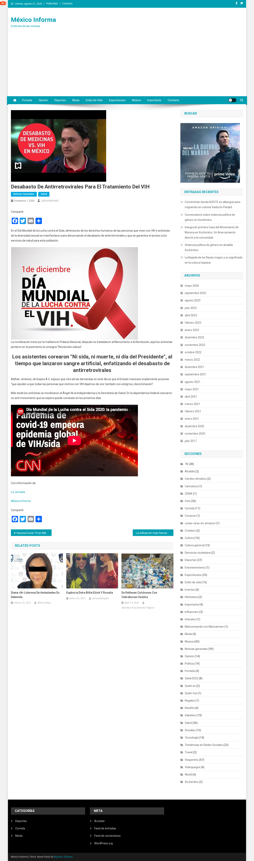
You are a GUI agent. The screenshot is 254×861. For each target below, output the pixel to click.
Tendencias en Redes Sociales (204, 744)
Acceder (99, 821)
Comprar (190, 515)
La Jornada (18, 492)
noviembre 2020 (195, 433)
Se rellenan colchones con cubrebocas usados (139, 595)
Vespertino (191, 759)
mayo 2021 (192, 389)
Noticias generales (23, 194)
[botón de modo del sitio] (232, 100)
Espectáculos (117, 100)
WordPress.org (103, 843)
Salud (44, 194)
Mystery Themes (63, 856)
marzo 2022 (192, 359)
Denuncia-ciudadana (198, 552)
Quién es (190, 685)
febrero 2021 (193, 411)
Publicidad (52, 3)
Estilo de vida (94, 100)
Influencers (192, 611)
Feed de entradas (105, 828)
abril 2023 (191, 315)
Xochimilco (191, 781)
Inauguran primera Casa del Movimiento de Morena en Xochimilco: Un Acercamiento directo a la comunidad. (212, 232)
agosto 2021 (192, 381)
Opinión (43, 100)
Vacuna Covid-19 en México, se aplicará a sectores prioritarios (34, 533)
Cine (187, 501)
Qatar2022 (191, 678)
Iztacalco (190, 619)
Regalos (190, 700)
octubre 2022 (193, 352)
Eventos (190, 589)
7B (186, 464)
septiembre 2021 (195, 374)
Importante (154, 100)
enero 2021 (192, 418)
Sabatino (190, 715)
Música (136, 100)
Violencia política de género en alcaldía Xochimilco (209, 247)
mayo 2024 (192, 285)
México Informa (33, 19)
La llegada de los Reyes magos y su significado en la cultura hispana (214, 260)
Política (189, 663)
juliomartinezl (49, 200)
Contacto (67, 3)
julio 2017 (191, 441)
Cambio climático (195, 478)
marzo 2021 (192, 404)
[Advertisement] (127, 66)
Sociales (190, 730)
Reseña (189, 708)
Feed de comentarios (107, 835)
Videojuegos (192, 767)
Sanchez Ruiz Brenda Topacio (137, 607)
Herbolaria (191, 597)
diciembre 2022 (194, 337)
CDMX (188, 493)
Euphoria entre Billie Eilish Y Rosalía (89, 592)
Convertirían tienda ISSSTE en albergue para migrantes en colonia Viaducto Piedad (212, 204)
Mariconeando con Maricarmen (204, 626)
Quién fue (191, 693)
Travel (188, 752)
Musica (189, 641)
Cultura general (194, 545)
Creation (190, 530)
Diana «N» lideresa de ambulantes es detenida (35, 595)
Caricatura (191, 486)
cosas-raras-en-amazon (200, 523)
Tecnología (191, 737)
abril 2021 (191, 396)
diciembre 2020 (194, 426)
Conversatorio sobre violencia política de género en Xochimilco (210, 217)
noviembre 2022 (195, 345)
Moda (75, 100)
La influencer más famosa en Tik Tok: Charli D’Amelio (154, 533)
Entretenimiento (195, 567)
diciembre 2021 (194, 367)
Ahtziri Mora (44, 602)
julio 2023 (191, 308)
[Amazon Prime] (210, 152)
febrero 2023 (193, 322)
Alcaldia (190, 471)
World (188, 774)
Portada (27, 100)
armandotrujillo (100, 598)
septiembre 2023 (195, 293)
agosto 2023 (192, 300)
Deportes (60, 100)
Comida (189, 508)
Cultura (189, 538)
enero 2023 (192, 330)
